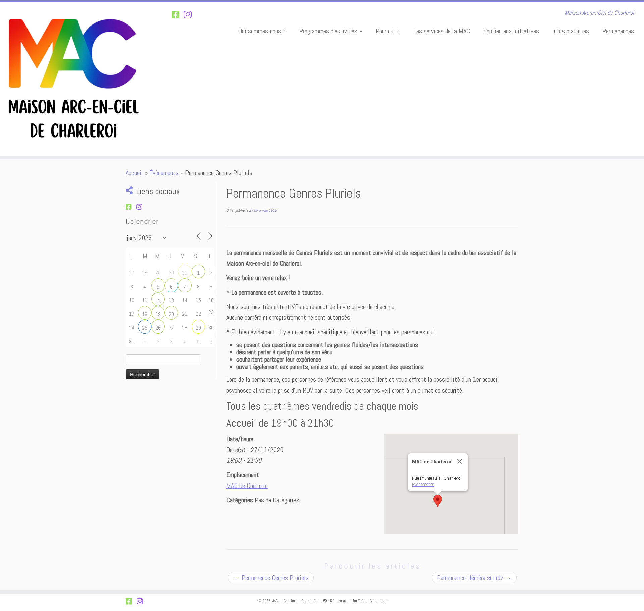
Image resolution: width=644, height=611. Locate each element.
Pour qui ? (388, 31)
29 (198, 328)
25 (144, 328)
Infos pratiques (570, 31)
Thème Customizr (372, 600)
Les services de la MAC (441, 31)
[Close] (459, 461)
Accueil (134, 172)
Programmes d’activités (329, 31)
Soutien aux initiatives (511, 31)
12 (158, 300)
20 (171, 314)
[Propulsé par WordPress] (325, 599)
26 (158, 328)
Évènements (164, 172)
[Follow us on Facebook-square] (178, 14)
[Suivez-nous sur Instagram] (190, 14)
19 (158, 314)
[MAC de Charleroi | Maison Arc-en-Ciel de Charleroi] (74, 78)
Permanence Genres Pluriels (271, 577)
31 (184, 272)
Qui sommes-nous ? (262, 31)
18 (144, 314)
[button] (437, 501)
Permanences (618, 31)
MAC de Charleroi (247, 485)
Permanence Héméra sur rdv (474, 577)
